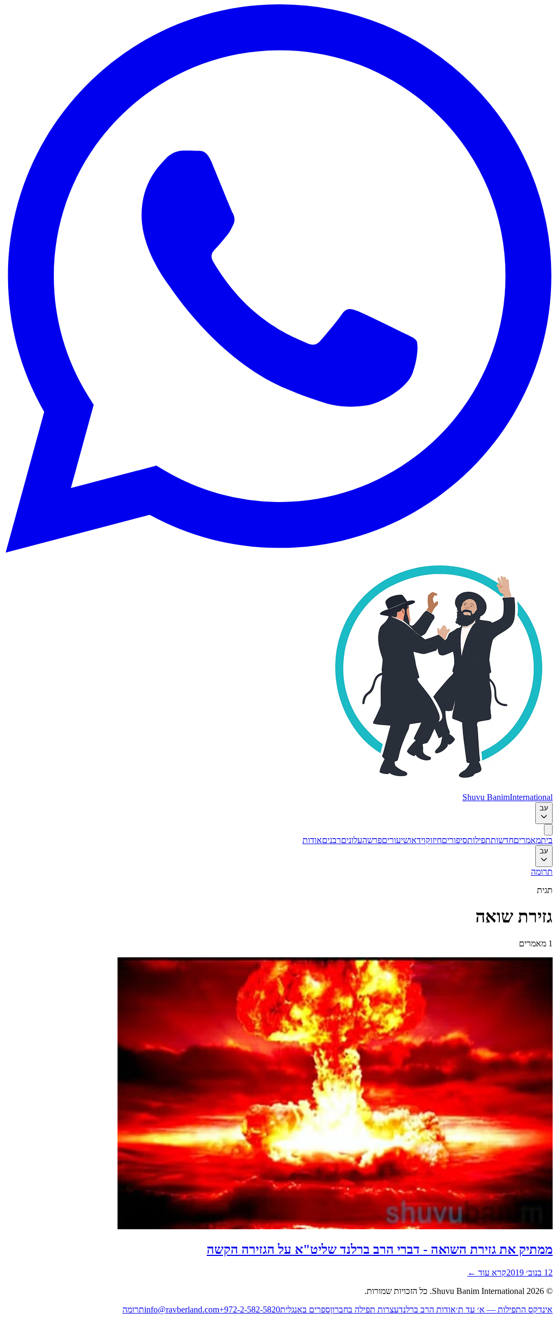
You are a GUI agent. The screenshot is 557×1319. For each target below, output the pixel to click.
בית (547, 840)
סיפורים (454, 840)
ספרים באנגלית (305, 1309)
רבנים (331, 840)
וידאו (417, 840)
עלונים (351, 840)
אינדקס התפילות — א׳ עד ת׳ (504, 1309)
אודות (312, 840)
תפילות (479, 840)
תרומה (542, 871)
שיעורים (395, 840)
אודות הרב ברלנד (427, 1309)
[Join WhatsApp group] (278, 549)
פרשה (372, 840)
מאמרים (527, 840)
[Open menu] (548, 829)
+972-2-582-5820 (249, 1309)
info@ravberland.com (181, 1309)
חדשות (502, 840)
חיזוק (433, 840)
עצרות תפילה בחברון (364, 1309)
